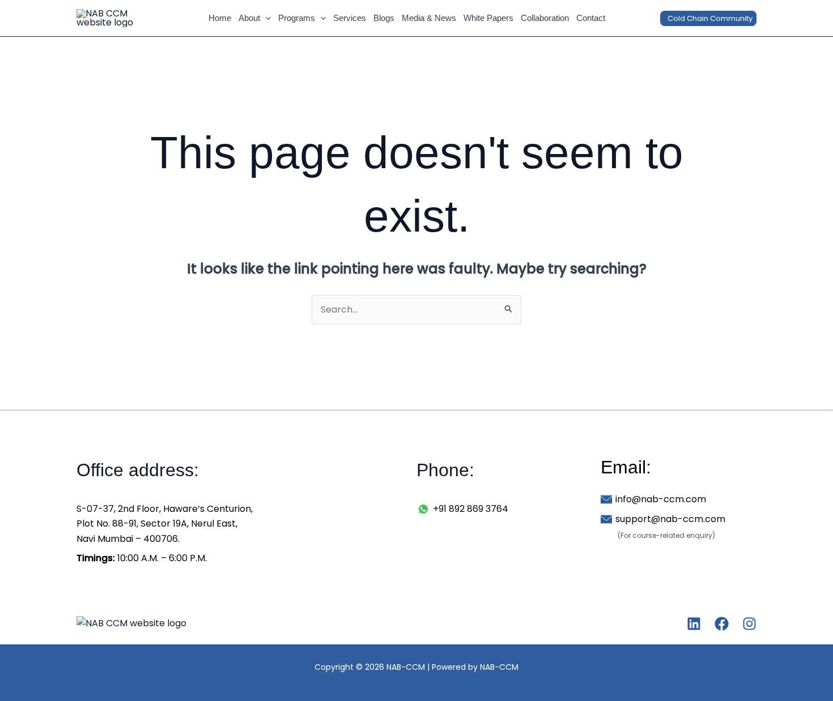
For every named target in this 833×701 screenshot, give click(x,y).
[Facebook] (722, 624)
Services (349, 18)
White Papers (488, 18)
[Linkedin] (694, 624)
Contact (590, 18)
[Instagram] (749, 624)
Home (220, 18)
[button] (265, 18)
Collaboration (545, 18)
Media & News (429, 18)
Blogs (383, 18)
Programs (296, 18)
